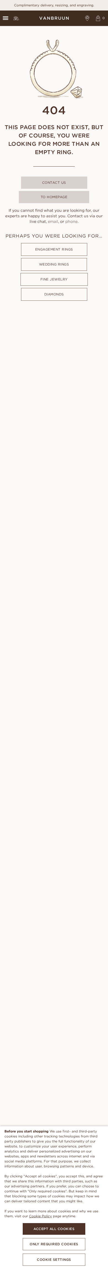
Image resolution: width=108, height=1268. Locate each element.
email (53, 221)
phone (71, 221)
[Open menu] (5, 18)
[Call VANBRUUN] (16, 18)
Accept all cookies (54, 1229)
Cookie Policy (40, 1216)
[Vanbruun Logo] (54, 18)
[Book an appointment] (87, 18)
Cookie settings (54, 1259)
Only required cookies (54, 1244)
